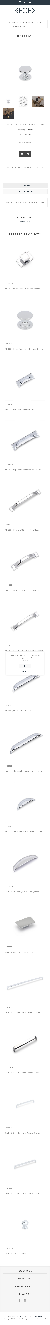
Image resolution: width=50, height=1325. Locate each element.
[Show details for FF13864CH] (25, 802)
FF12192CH (9, 1188)
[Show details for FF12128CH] (25, 1043)
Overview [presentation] (25, 185)
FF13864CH (9, 826)
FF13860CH (9, 766)
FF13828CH (9, 705)
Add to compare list (22, 154)
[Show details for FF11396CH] (25, 440)
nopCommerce (17, 1316)
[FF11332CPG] (28, 43)
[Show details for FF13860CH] (25, 742)
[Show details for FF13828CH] (25, 682)
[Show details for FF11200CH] (25, 259)
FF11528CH (9, 645)
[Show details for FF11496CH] (25, 561)
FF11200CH (9, 283)
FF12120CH (9, 1007)
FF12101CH (9, 947)
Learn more (25, 671)
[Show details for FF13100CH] (25, 1224)
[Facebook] (19, 1300)
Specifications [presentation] (25, 192)
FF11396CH (9, 464)
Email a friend (28, 154)
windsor (23, 222)
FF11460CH (9, 525)
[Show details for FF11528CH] (25, 621)
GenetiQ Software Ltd (39, 1316)
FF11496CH (9, 585)
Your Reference (25, 143)
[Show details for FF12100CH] (25, 863)
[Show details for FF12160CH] (25, 1104)
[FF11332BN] (22, 43)
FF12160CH (9, 1128)
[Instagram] (25, 1300)
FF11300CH (9, 344)
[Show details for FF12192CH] (25, 1164)
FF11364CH (9, 404)
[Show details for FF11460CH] (25, 501)
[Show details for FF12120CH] (25, 983)
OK (25, 666)
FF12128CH (9, 1067)
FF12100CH (9, 886)
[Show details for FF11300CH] (25, 320)
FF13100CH (9, 1248)
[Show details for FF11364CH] (25, 380)
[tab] (25, 185)
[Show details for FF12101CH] (25, 923)
